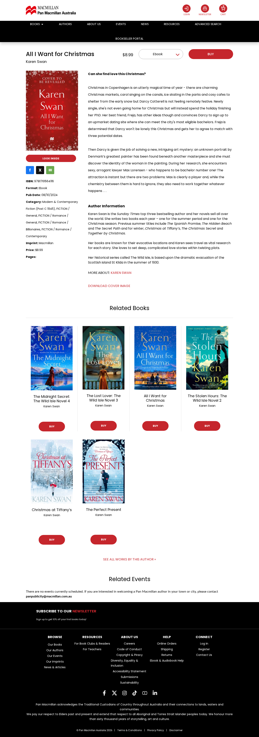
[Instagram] (124, 693)
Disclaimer (176, 730)
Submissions (129, 677)
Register (204, 649)
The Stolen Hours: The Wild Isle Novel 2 (207, 398)
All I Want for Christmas (155, 398)
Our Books (55, 645)
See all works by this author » (129, 559)
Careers (129, 644)
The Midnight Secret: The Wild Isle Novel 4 (51, 398)
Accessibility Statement (129, 671)
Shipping (167, 649)
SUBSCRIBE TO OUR (67, 611)
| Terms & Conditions (128, 730)
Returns (166, 655)
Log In (204, 644)
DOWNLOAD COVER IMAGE (109, 286)
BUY (51, 426)
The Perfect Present (103, 509)
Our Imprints (55, 662)
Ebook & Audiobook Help (167, 661)
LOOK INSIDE (50, 158)
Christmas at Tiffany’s (52, 509)
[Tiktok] (135, 693)
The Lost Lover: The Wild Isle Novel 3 (104, 398)
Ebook (158, 54)
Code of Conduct (129, 649)
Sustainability (129, 683)
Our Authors (54, 650)
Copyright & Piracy (129, 655)
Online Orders (166, 644)
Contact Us (204, 655)
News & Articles (55, 667)
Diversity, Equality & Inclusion (124, 663)
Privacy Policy (155, 730)
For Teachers (92, 649)
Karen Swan (36, 61)
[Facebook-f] (104, 693)
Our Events (55, 656)
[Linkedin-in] (155, 693)
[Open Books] (42, 24)
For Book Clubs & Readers (92, 644)
